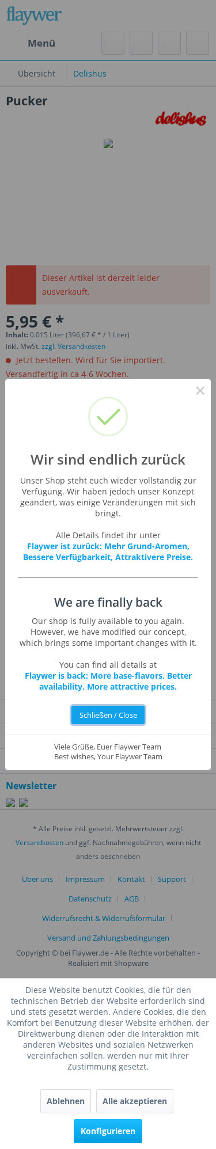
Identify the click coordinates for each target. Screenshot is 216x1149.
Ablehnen (66, 1100)
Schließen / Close (108, 715)
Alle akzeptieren (135, 1100)
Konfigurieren (108, 1130)
